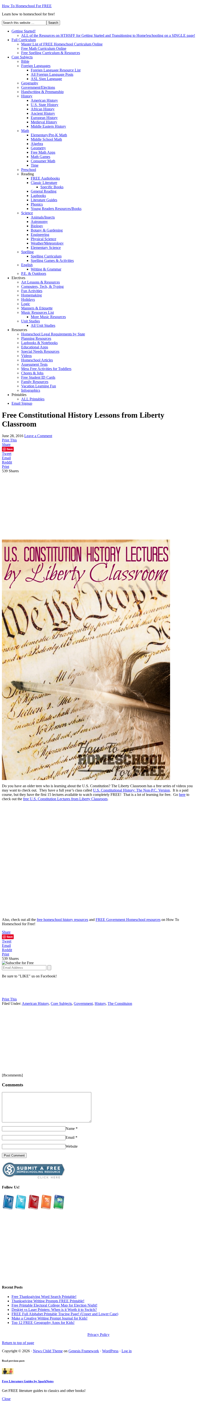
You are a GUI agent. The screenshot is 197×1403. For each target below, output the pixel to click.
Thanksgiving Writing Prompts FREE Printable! (48, 1301)
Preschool (28, 170)
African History (43, 109)
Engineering (40, 235)
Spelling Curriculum (46, 256)
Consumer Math (43, 161)
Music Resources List (37, 312)
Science (27, 213)
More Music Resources (48, 317)
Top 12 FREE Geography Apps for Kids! (43, 1323)
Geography (29, 83)
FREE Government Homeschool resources (128, 920)
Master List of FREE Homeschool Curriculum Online (62, 44)
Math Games (40, 157)
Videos (26, 356)
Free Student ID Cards (38, 377)
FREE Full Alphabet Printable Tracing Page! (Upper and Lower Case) (65, 1314)
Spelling (27, 252)
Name (70, 1128)
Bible (25, 61)
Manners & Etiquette (37, 308)
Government (83, 1003)
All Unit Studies (43, 325)
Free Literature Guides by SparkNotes (28, 1381)
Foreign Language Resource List (55, 70)
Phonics (37, 204)
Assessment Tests (34, 364)
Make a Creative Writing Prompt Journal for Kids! (49, 1318)
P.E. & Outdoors (33, 273)
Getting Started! (24, 31)
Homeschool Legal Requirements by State (53, 334)
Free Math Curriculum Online (43, 48)
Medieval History (44, 122)
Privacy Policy (98, 1335)
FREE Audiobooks (45, 178)
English (27, 265)
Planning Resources (36, 338)
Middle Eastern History (48, 126)
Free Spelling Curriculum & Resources (50, 53)
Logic (25, 304)
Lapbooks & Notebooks (39, 343)
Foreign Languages (35, 66)
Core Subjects (22, 57)
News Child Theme (48, 1351)
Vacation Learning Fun (38, 386)
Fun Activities (31, 291)
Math (25, 131)
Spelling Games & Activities (52, 260)
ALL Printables (32, 399)
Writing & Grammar (46, 269)
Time (34, 165)
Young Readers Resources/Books (56, 209)
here (182, 795)
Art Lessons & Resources (40, 282)
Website (72, 1146)
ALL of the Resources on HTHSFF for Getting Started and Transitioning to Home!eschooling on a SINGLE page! (108, 35)
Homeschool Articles (37, 360)
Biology (37, 226)
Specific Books (51, 187)
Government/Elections (38, 87)
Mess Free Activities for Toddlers (46, 369)
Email (70, 1137)
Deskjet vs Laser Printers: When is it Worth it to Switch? (54, 1310)
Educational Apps (34, 347)
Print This (9, 440)
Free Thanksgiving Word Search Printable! (44, 1297)
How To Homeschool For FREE (27, 6)
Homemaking (31, 295)
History (26, 96)
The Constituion (120, 1003)
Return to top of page (18, 1343)
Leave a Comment (38, 436)
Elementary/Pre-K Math (49, 135)
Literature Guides (44, 200)
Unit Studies (30, 321)
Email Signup (22, 403)
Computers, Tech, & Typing (42, 286)
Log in (127, 1351)
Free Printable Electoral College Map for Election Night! (54, 1305)
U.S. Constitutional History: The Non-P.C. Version (131, 790)
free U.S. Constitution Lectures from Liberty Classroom (65, 799)
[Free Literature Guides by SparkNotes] (7, 1373)
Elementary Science (46, 247)
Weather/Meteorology (47, 243)
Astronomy (39, 222)
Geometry (38, 148)
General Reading (43, 191)
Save (10, 449)
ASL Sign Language (46, 79)
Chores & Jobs (32, 373)
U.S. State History (44, 105)
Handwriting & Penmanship (42, 92)
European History (44, 118)
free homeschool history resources (62, 920)
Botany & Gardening (47, 230)
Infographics (30, 390)
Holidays (28, 299)
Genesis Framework (83, 1351)
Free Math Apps (43, 152)
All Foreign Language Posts (52, 74)
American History (44, 100)
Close (6, 1399)
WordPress (110, 1351)
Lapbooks (38, 196)
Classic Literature (44, 183)
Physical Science (43, 239)
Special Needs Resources (40, 351)
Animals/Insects (43, 217)
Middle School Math (46, 139)
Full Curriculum (24, 40)
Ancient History (43, 113)
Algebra (37, 144)
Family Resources (34, 382)
